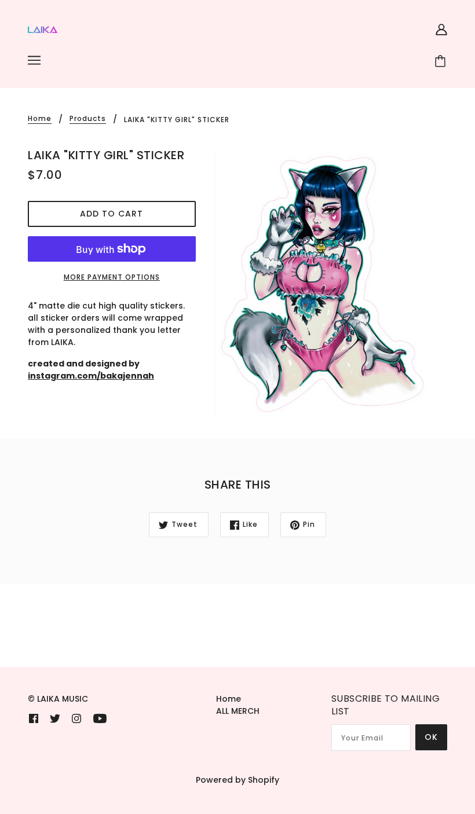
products (88, 119)
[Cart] (441, 62)
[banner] (42, 29)
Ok (431, 737)
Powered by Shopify (237, 780)
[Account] (441, 28)
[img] (33, 718)
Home (40, 119)
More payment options (112, 277)
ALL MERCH (238, 711)
